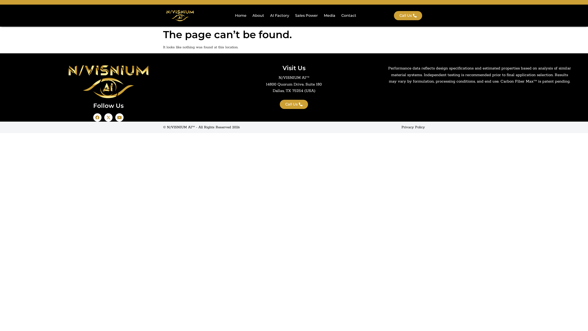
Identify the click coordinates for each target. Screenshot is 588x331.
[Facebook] (97, 117)
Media (329, 15)
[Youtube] (119, 117)
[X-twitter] (108, 117)
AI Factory (279, 15)
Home (240, 15)
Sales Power (306, 15)
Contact (348, 15)
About (258, 15)
